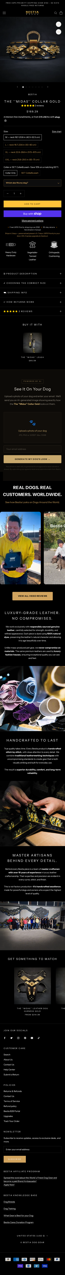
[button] (28, 105)
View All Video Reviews (32, 596)
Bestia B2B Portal (12, 1111)
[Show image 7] (42, 87)
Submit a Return (11, 1074)
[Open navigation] (4, 13)
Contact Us (9, 1064)
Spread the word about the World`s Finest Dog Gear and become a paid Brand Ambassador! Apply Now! (30, 1181)
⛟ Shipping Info (15, 292)
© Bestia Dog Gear (32, 1242)
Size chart (56, 131)
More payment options (32, 220)
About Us (8, 1059)
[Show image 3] (29, 87)
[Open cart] (61, 12)
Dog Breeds (9, 1201)
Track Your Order (12, 1121)
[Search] (55, 12)
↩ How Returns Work (19, 302)
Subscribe (14, 1159)
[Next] (47, 87)
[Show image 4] (32, 87)
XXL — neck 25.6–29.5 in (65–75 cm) (22, 159)
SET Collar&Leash (29, 173)
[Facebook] (5, 1037)
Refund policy (10, 1106)
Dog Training (10, 1208)
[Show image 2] (26, 87)
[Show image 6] (39, 87)
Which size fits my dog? (17, 183)
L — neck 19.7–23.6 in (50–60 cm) (20, 144)
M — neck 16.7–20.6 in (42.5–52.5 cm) (22, 137)
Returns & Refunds (13, 1091)
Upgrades (8, 1116)
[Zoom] (58, 24)
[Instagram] (18, 1037)
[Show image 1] (23, 87)
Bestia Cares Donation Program (19, 1222)
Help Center (9, 1069)
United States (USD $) (31, 1236)
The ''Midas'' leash (32, 357)
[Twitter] (11, 1037)
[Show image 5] (35, 87)
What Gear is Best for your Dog (18, 1215)
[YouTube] (32, 1037)
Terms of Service (12, 1101)
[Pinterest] (25, 1037)
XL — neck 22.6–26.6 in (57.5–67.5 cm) (23, 152)
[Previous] (17, 87)
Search (7, 1054)
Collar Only (10, 173)
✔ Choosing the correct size (25, 283)
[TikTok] (39, 1037)
